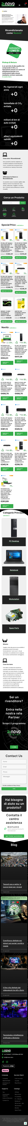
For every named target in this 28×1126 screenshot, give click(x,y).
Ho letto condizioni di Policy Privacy (11, 785)
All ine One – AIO (19, 1103)
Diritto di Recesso (7, 1098)
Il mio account (19, 1078)
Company (5, 1078)
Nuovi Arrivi (18, 1094)
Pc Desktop (18, 1096)
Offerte (17, 1092)
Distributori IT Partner (6, 1083)
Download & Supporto (6, 1095)
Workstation (18, 1105)
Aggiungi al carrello (6, 257)
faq (3, 1092)
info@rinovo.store (8, 1057)
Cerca (22, 202)
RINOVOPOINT (6, 1080)
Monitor (17, 1108)
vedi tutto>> (20, 225)
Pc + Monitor (18, 1099)
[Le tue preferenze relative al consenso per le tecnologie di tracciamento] (25, 1123)
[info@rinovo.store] (2, 1057)
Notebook (17, 1101)
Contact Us (6, 1100)
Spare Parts (18, 1110)
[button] (19, 5)
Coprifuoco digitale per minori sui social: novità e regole (13, 943)
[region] (14, 17)
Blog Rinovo (18, 1083)
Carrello (17, 1080)
